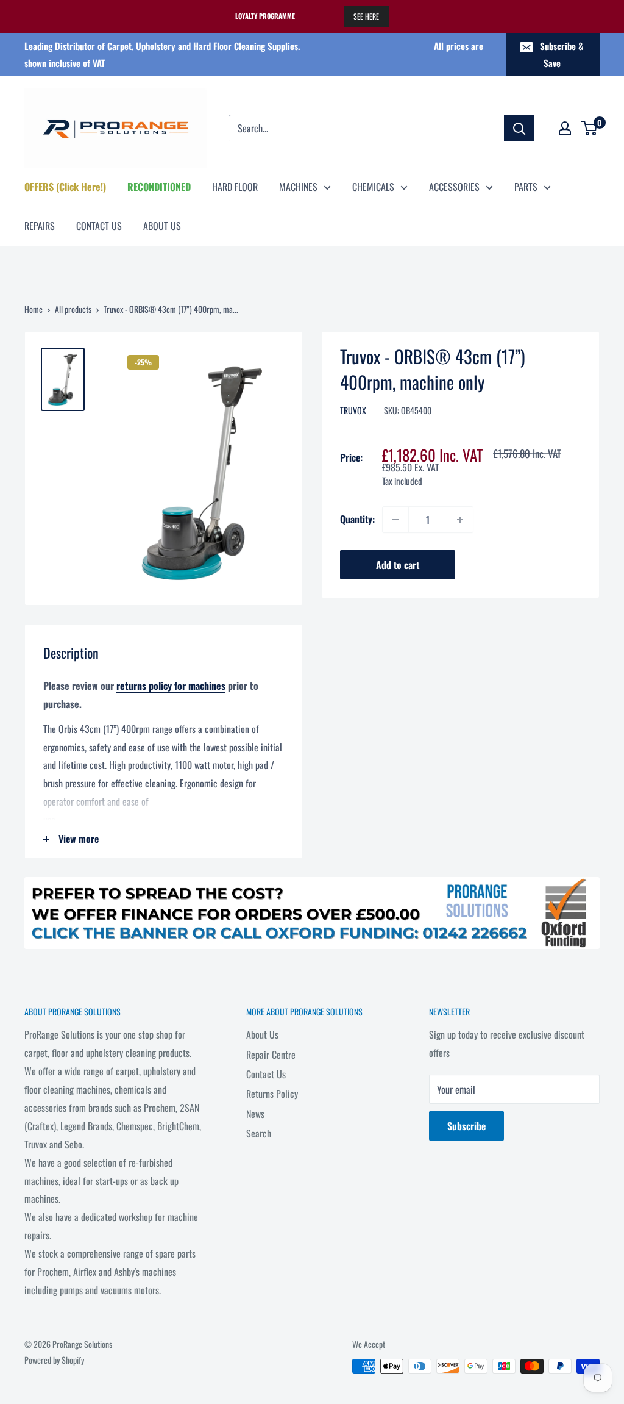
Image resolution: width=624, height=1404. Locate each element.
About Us (262, 1034)
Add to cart (397, 564)
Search (258, 1133)
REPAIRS (39, 225)
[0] (589, 128)
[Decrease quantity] (395, 519)
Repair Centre (271, 1054)
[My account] (565, 128)
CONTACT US (99, 225)
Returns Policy (272, 1093)
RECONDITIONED (159, 186)
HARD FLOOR (235, 186)
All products (73, 309)
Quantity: (357, 519)
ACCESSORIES (454, 186)
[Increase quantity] (460, 519)
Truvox (353, 410)
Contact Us (266, 1074)
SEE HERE (366, 16)
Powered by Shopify (54, 1359)
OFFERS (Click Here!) (65, 186)
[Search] (519, 128)
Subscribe (466, 1126)
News (255, 1113)
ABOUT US (162, 225)
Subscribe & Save (562, 54)
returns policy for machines (170, 685)
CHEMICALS (373, 186)
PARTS (525, 186)
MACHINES (298, 186)
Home (33, 309)
